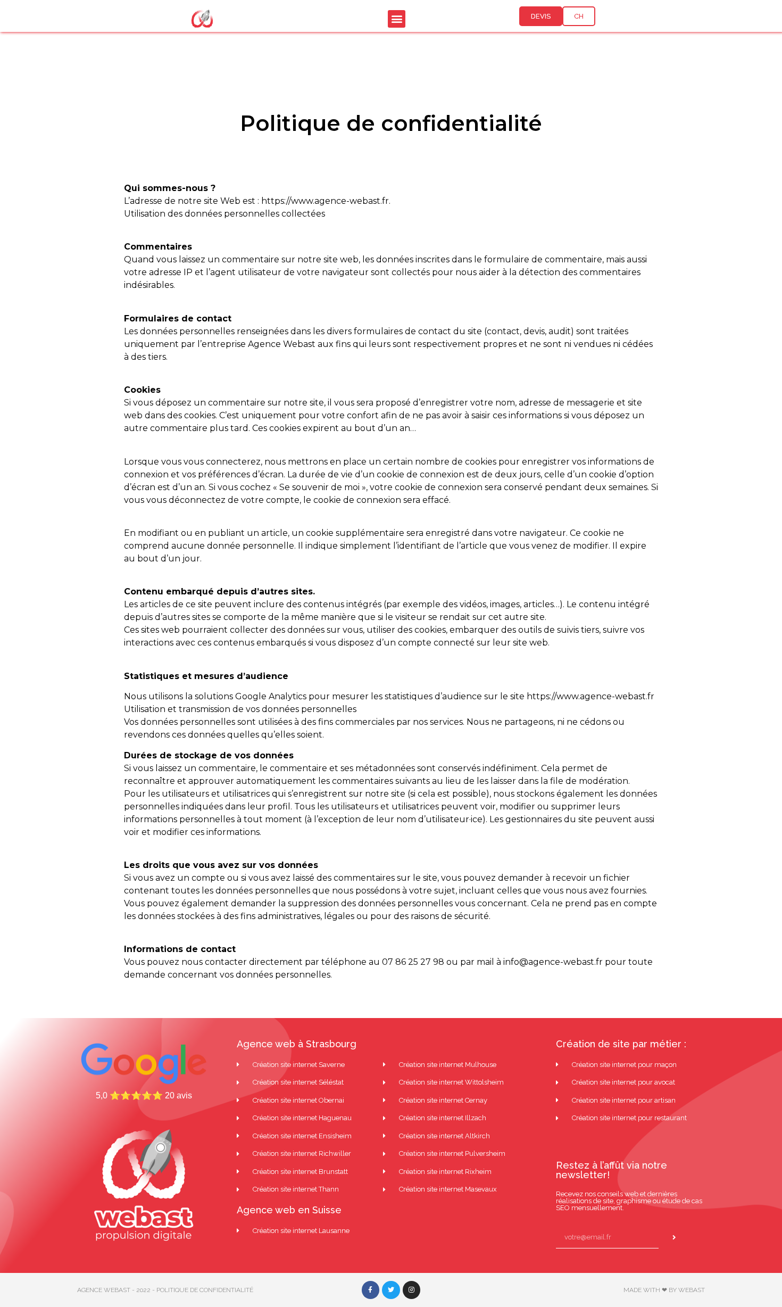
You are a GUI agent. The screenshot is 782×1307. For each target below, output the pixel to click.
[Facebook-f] (371, 1290)
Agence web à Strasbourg (296, 1043)
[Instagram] (412, 1290)
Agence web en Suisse (289, 1209)
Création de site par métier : (621, 1043)
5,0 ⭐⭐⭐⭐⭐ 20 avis (144, 1095)
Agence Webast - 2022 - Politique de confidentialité (165, 1290)
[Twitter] (391, 1290)
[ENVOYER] (677, 1237)
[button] (396, 19)
